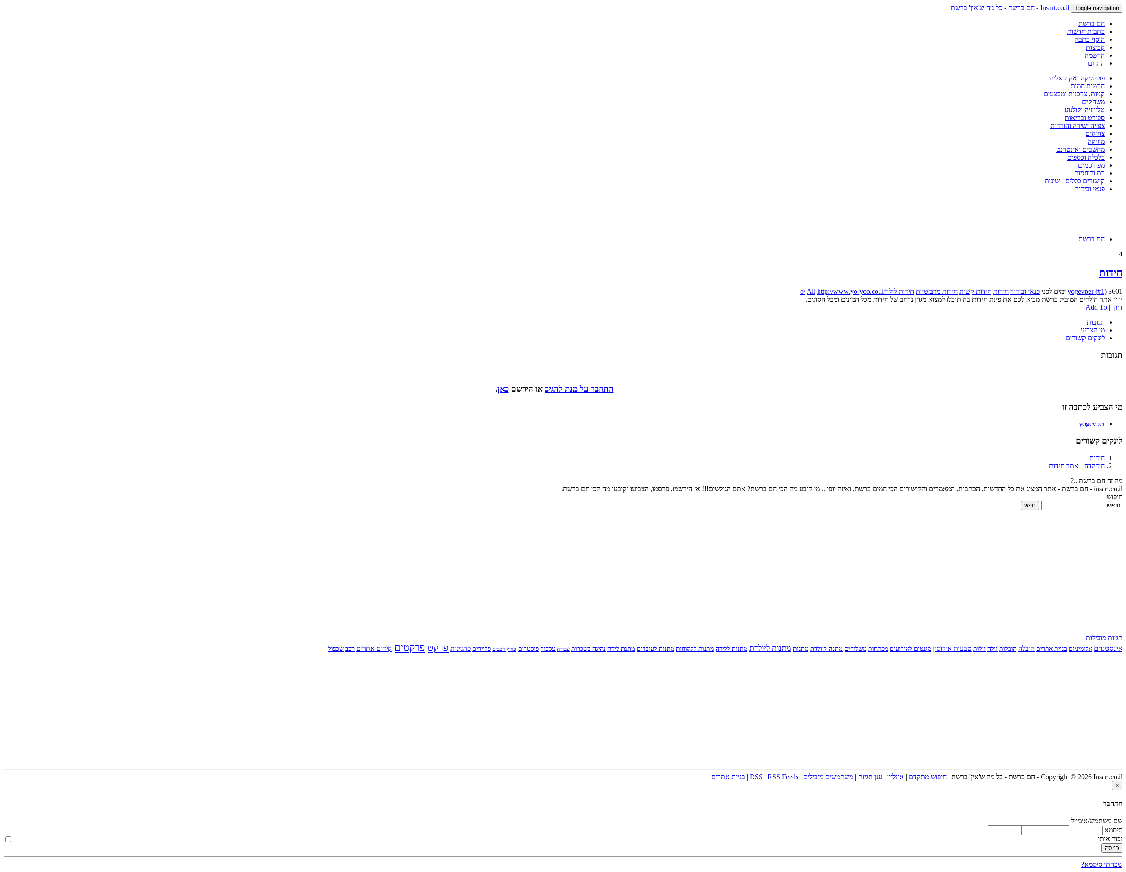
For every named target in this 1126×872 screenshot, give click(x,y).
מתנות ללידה (731, 649)
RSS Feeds (783, 777)
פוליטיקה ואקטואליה (1077, 78)
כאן (503, 389)
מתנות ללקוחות (695, 649)
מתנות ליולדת (770, 648)
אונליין (895, 777)
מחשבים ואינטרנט (1080, 149)
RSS (756, 777)
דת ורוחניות (1089, 173)
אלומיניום (1080, 648)
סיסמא (1113, 830)
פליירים (481, 649)
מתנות (800, 649)
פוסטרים (528, 649)
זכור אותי (1110, 839)
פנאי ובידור (1090, 189)
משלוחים (855, 648)
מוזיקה (1096, 141)
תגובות (1096, 322)
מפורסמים (1091, 165)
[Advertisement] (563, 213)
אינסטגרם (1108, 648)
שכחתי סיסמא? (1101, 864)
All (811, 291)
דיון (1118, 307)
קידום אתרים (374, 648)
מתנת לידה (621, 648)
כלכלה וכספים (1086, 157)
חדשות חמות (1088, 86)
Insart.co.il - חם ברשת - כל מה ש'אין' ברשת (1010, 7)
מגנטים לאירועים (910, 649)
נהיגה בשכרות (588, 649)
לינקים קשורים (1085, 338)
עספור (548, 648)
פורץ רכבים (504, 649)
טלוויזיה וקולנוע (1084, 109)
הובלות (1007, 648)
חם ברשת (1091, 23)
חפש (1030, 505)
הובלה (1026, 648)
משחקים (1093, 102)
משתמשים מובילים (828, 777)
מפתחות (878, 648)
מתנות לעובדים (655, 648)
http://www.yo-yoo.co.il (850, 291)
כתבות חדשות (1086, 31)
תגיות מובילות (1104, 638)
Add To (1096, 307)
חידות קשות (975, 291)
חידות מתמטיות (937, 291)
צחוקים (1095, 133)
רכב (350, 648)
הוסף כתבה (1090, 39)
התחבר (1095, 63)
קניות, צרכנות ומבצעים (1074, 94)
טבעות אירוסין (952, 648)
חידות (1110, 272)
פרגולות (460, 648)
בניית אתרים (1051, 648)
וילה (992, 648)
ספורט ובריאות (1085, 117)
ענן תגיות (870, 777)
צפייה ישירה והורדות (1077, 125)
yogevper (1092, 423)
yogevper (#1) (1087, 291)
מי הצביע (1093, 330)
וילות (979, 649)
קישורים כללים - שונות (1075, 181)
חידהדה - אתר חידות (1077, 466)
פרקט (438, 647)
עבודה (563, 649)
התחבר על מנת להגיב (579, 389)
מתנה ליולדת (826, 648)
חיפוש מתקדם (928, 777)
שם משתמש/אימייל (1096, 821)
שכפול (336, 648)
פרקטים (410, 647)
